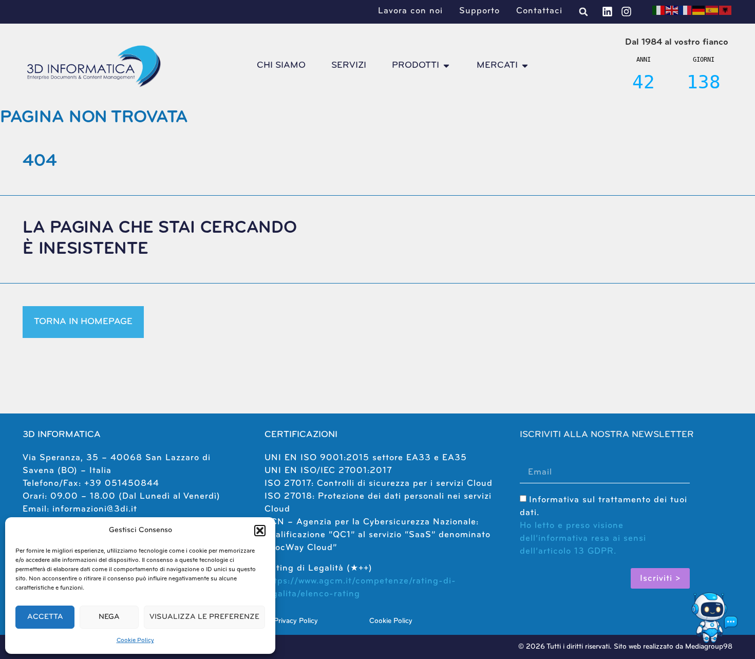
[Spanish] (712, 10)
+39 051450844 (121, 483)
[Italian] (659, 10)
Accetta (45, 617)
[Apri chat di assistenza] (713, 617)
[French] (685, 10)
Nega (109, 617)
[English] (672, 10)
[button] (260, 530)
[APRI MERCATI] (525, 65)
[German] (699, 10)
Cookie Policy (135, 640)
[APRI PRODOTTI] (446, 65)
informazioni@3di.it (94, 509)
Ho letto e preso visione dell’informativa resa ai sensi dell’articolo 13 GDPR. (583, 538)
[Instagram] (626, 11)
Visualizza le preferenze (204, 617)
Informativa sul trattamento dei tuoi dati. (603, 526)
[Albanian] (725, 10)
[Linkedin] (607, 11)
